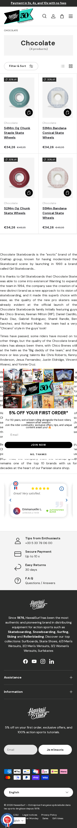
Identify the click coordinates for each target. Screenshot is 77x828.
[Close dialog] (70, 372)
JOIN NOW (38, 445)
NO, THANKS (38, 454)
